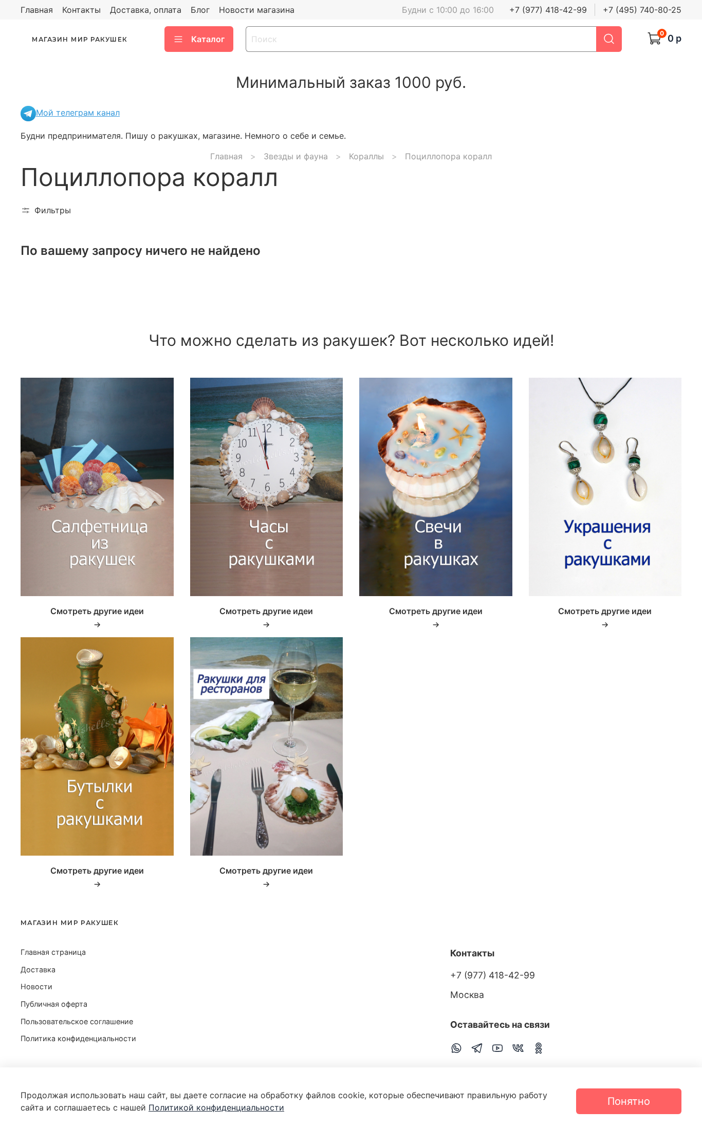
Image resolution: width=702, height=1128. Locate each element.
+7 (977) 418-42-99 (548, 10)
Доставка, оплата (145, 10)
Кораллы (366, 156)
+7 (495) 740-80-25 (642, 10)
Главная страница (53, 952)
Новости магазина (256, 10)
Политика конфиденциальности (78, 1038)
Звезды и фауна (296, 156)
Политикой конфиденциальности (216, 1107)
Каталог (208, 39)
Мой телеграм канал (78, 112)
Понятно (628, 1101)
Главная (37, 10)
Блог (200, 10)
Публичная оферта (54, 1004)
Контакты (81, 10)
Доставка (38, 969)
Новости (36, 986)
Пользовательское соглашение (77, 1021)
